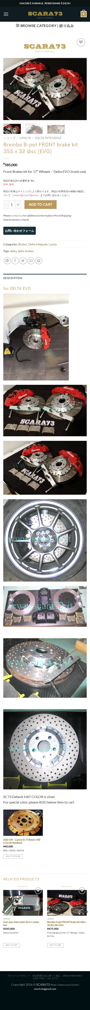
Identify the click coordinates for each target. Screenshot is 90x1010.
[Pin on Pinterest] (38, 260)
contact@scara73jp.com (25, 195)
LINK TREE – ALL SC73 (45, 978)
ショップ (9, 138)
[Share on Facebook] (15, 260)
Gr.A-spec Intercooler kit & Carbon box (21, 923)
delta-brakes (26, 251)
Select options (13, 856)
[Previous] (10, 78)
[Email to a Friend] (31, 260)
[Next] (79, 78)
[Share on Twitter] (23, 260)
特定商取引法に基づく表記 (46, 975)
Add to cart (40, 204)
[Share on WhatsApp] (7, 260)
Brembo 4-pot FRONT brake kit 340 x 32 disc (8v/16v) (66, 923)
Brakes (22, 244)
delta (13, 251)
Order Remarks (72, 975)
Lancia (25, 138)
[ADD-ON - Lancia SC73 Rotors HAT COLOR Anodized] (23, 823)
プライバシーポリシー (18, 975)
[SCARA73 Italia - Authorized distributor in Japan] (45, 14)
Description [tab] (12, 278)
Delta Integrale (48, 138)
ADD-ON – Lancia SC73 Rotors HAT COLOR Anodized (21, 841)
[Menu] (6, 14)
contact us (17, 215)
